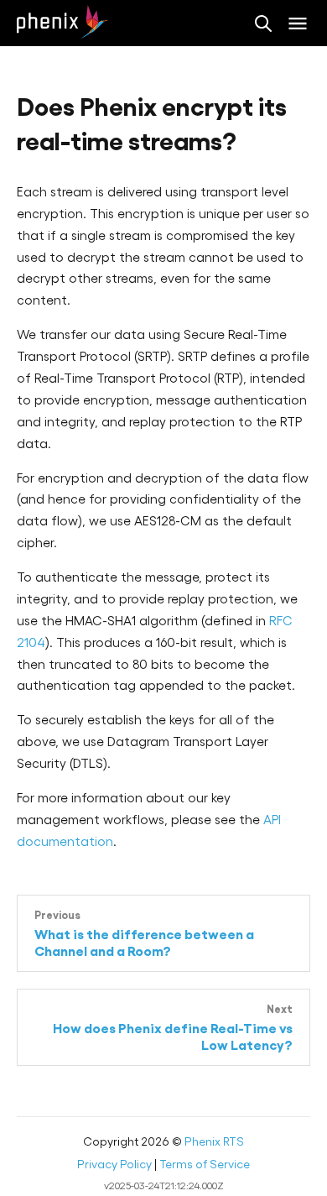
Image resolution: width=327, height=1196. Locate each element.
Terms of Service (204, 1164)
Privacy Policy (114, 1164)
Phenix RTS (214, 1141)
